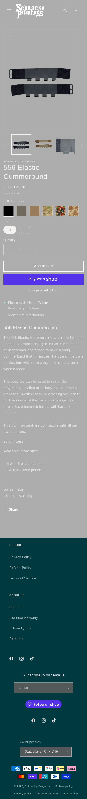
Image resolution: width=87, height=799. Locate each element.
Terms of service (47, 793)
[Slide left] (5, 145)
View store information (26, 315)
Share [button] (13, 509)
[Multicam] (47, 211)
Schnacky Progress (38, 786)
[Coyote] (34, 211)
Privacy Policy (20, 557)
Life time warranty (23, 618)
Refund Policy (20, 567)
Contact (15, 607)
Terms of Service (22, 578)
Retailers (16, 638)
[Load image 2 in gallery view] (43, 144)
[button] (9, 11)
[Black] (8, 211)
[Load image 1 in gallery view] (21, 144)
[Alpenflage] (60, 211)
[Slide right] (82, 145)
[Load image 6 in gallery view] (65, 144)
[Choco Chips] (73, 211)
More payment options (43, 290)
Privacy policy (23, 793)
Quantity (9, 240)
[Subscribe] (68, 687)
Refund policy (64, 786)
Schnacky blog (20, 628)
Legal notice (70, 793)
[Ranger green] (21, 211)
